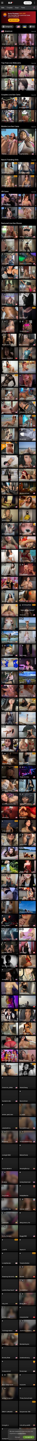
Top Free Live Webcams (11, 63)
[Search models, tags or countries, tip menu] (34, 8)
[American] (18, 26)
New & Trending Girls (9, 160)
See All (33, 31)
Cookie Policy (21, 1433)
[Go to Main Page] (11, 3)
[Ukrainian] (24, 26)
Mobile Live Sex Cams (10, 126)
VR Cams (5, 191)
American (8, 31)
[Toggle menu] (2, 3)
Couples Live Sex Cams (10, 95)
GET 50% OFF (13, 20)
